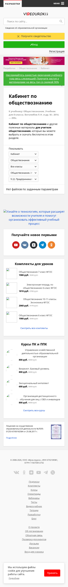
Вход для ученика (34, 551)
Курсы (34, 489)
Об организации (34, 531)
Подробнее (11, 437)
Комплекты (34, 485)
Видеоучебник (34, 506)
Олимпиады (34, 493)
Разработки (12, 3)
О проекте (34, 527)
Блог (34, 518)
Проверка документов (34, 539)
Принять (52, 573)
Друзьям (34, 543)
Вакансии (34, 547)
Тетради (34, 510)
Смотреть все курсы (34, 410)
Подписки (34, 481)
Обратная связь (34, 535)
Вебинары (34, 498)
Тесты (34, 502)
